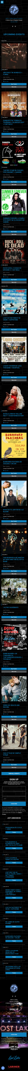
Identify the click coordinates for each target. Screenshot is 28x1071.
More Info (14, 86)
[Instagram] (15, 26)
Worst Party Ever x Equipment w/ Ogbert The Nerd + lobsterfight (13, 892)
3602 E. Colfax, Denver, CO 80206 (14, 18)
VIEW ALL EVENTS (14, 773)
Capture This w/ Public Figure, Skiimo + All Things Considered (13, 874)
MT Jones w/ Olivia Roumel (12, 922)
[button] (2, 2)
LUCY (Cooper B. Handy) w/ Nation (12, 858)
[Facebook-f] (13, 26)
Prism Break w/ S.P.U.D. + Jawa (13, 828)
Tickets (14, 832)
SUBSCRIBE (14, 803)
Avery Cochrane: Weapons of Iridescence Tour (11, 952)
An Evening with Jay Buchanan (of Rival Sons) (13, 968)
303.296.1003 (14, 22)
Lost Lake (6, 81)
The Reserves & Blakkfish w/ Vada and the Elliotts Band (13, 843)
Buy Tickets (14, 84)
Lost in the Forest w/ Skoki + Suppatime (13, 908)
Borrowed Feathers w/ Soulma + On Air (13, 937)
